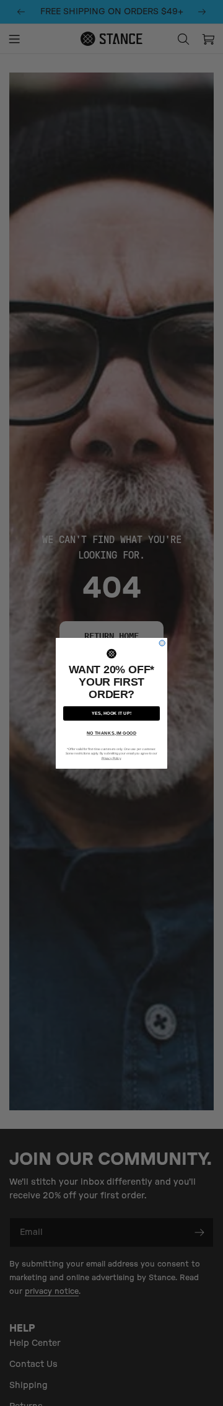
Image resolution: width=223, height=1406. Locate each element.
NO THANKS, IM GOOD (111, 733)
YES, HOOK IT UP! (111, 712)
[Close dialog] (162, 642)
